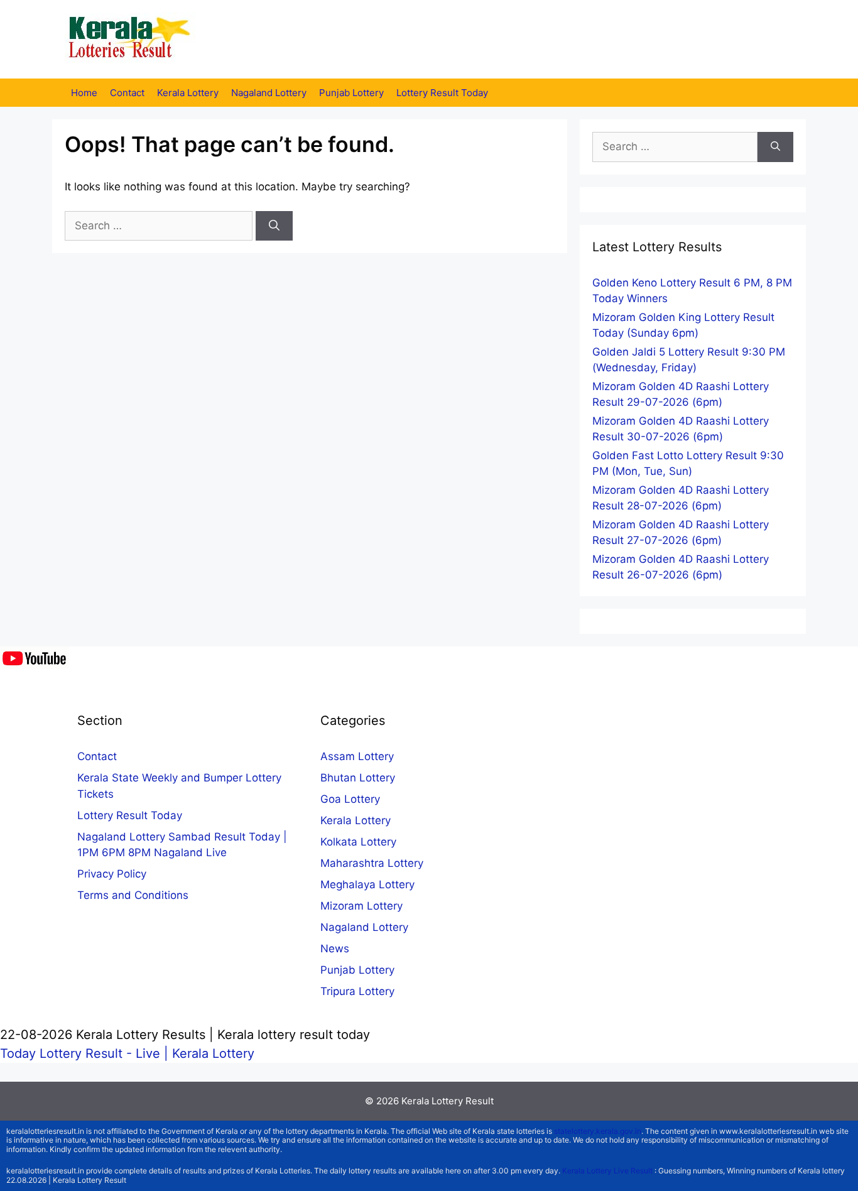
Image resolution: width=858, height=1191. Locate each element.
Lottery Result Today (442, 93)
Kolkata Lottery (358, 841)
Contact (127, 93)
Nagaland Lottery (269, 93)
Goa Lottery (350, 799)
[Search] (274, 226)
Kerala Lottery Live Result (607, 1170)
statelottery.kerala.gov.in (597, 1131)
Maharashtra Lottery (371, 863)
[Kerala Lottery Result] (131, 38)
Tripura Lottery (357, 991)
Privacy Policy (111, 873)
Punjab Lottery (351, 93)
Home (84, 93)
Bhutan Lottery (357, 777)
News (334, 948)
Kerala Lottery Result (447, 1101)
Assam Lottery (357, 756)
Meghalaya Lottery (367, 884)
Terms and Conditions (132, 895)
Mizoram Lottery (361, 906)
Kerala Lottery (188, 93)
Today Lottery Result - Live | (86, 1053)
